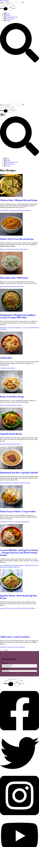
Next (7, 650)
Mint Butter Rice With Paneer (14, 278)
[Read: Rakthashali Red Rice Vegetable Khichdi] (11, 469)
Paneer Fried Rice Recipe (12, 396)
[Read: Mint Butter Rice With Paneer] (11, 274)
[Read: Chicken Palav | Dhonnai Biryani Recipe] (11, 196)
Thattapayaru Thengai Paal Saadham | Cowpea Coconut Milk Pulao (18, 316)
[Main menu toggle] (3, 114)
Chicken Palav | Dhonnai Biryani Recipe (18, 200)
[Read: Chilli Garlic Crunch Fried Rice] (11, 633)
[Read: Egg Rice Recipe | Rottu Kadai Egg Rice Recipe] (11, 591)
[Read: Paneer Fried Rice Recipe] (11, 393)
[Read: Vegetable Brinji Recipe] (11, 430)
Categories (5, 663)
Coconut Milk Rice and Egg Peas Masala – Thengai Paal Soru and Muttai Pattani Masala (19, 552)
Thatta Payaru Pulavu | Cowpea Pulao (18, 511)
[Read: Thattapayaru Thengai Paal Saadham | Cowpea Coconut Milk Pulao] (11, 311)
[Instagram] (19, 817)
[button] (19, 62)
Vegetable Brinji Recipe (11, 434)
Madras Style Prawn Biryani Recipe (17, 239)
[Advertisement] (19, 83)
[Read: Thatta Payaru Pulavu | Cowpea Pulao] (11, 507)
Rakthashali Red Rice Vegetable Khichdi (19, 472)
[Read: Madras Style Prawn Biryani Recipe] (11, 235)
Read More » (15, 210)
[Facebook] (19, 732)
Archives (5, 669)
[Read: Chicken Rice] (11, 354)
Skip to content (4, 1)
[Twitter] (19, 772)
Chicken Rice (6, 358)
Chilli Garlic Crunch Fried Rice (15, 637)
